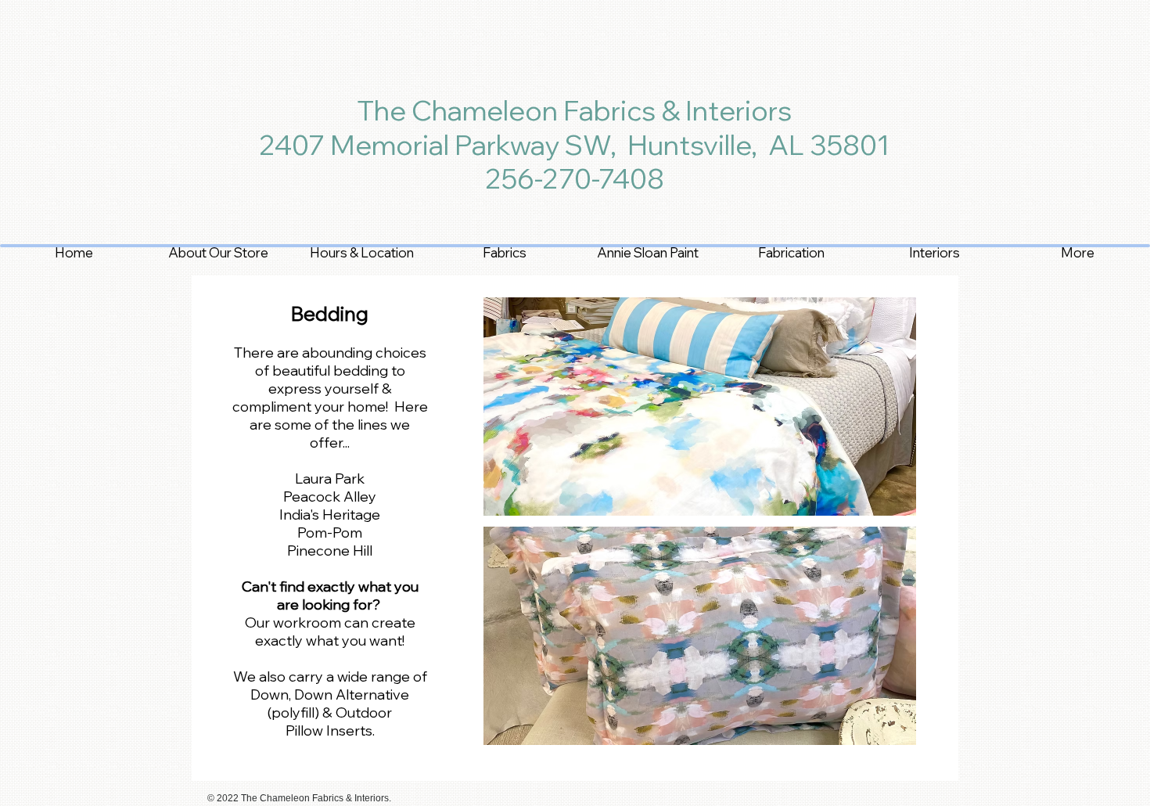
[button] (699, 406)
